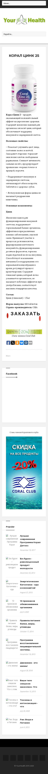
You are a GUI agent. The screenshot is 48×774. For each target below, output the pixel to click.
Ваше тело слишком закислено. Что (28, 683)
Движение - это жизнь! (29, 664)
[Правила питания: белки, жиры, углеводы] (12, 625)
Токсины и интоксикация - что (29, 703)
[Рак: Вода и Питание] (12, 721)
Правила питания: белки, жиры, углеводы (30, 623)
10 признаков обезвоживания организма (29, 604)
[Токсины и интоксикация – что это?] (12, 702)
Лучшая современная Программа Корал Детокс (30, 541)
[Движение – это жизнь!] (12, 664)
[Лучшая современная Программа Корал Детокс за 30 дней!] (12, 543)
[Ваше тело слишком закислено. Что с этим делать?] (12, 686)
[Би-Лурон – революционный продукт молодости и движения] (12, 566)
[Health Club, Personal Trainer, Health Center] (24, 19)
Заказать (26, 313)
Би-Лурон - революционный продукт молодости (29, 563)
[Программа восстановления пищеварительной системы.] (12, 645)
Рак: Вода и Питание (26, 721)
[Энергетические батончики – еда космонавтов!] (12, 587)
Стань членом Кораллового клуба (24, 432)
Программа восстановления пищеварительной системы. (30, 645)
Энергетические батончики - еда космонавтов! (29, 584)
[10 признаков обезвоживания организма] (12, 605)
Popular (10, 526)
